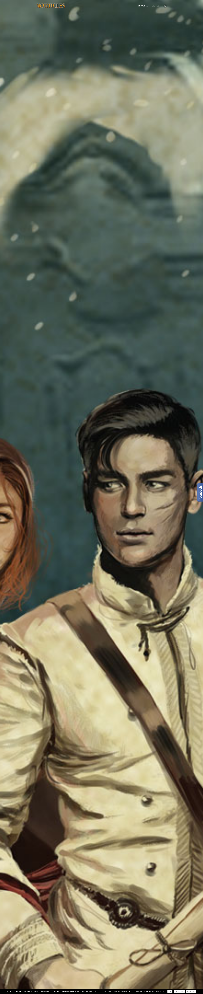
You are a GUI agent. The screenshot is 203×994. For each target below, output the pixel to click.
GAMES (155, 6)
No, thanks (179, 991)
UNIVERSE (143, 6)
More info (190, 991)
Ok (170, 991)
